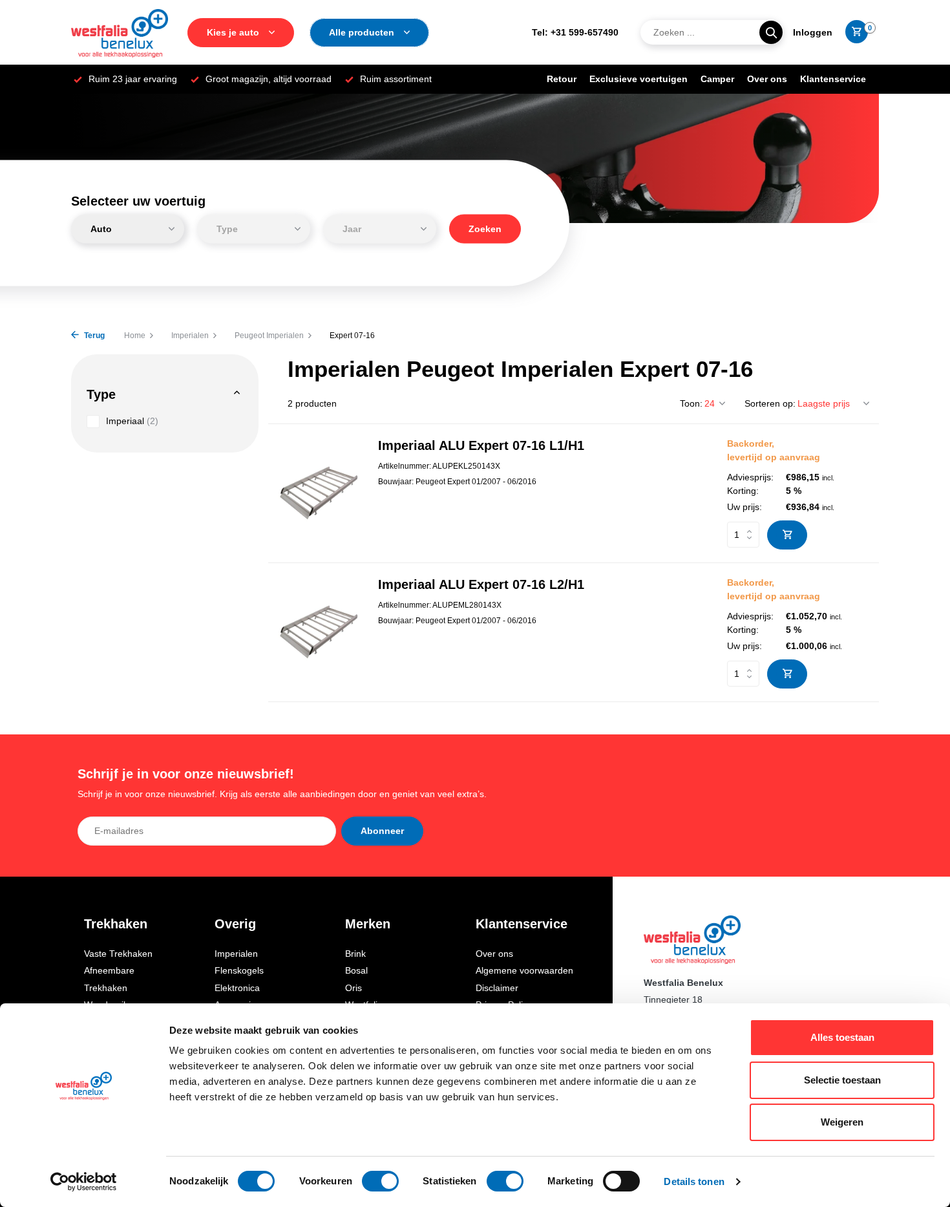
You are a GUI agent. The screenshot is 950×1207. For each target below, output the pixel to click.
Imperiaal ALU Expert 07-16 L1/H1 (481, 445)
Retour (561, 79)
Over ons (767, 79)
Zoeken (485, 229)
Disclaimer (497, 988)
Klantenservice (833, 79)
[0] (853, 32)
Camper (717, 79)
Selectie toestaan (842, 1079)
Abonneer (382, 831)
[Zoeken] (770, 32)
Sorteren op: (770, 403)
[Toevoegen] (787, 535)
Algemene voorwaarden (524, 970)
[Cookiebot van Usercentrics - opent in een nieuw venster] (83, 1181)
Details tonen (694, 1181)
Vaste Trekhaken (118, 953)
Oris (353, 988)
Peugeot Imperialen (269, 335)
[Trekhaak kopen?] (119, 32)
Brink (355, 953)
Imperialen (190, 335)
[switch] (380, 1181)
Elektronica (237, 988)
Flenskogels (239, 970)
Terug (93, 335)
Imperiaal (132, 421)
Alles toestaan (842, 1037)
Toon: (691, 403)
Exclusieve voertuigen (638, 79)
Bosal (356, 970)
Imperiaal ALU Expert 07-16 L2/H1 (481, 584)
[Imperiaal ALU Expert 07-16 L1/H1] (318, 493)
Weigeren (842, 1121)
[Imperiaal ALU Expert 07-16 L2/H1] (318, 632)
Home (134, 335)
